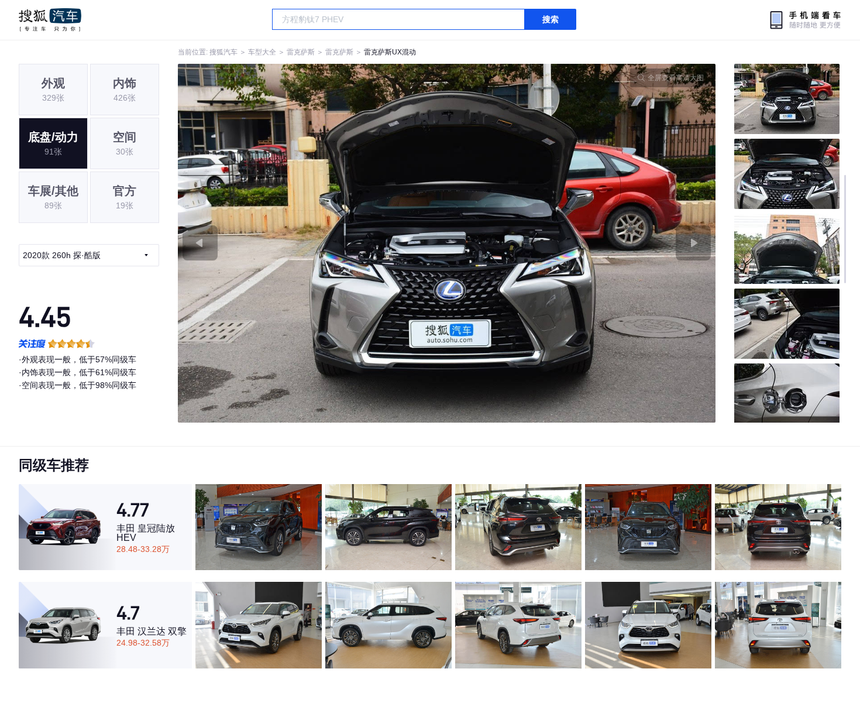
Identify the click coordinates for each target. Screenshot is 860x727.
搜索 (550, 19)
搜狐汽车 (50, 20)
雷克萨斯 (301, 52)
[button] (312, 243)
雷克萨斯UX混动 (390, 52)
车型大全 (262, 52)
